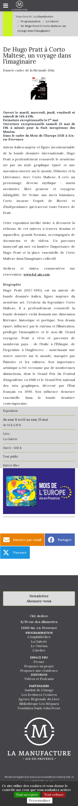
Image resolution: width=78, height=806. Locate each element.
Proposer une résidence (39, 671)
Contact (59, 776)
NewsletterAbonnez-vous (39, 598)
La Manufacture (43, 16)
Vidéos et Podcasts (39, 679)
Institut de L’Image (39, 690)
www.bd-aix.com (37, 274)
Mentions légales (15, 776)
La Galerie (52, 21)
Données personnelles (39, 776)
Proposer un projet (39, 666)
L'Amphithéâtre (39, 637)
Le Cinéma (39, 646)
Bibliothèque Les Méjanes (39, 704)
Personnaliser (39, 800)
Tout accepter (27, 795)
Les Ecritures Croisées (39, 695)
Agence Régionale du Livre (39, 699)
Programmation (31, 21)
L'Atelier (39, 650)
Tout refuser (54, 795)
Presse (39, 662)
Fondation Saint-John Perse (39, 708)
